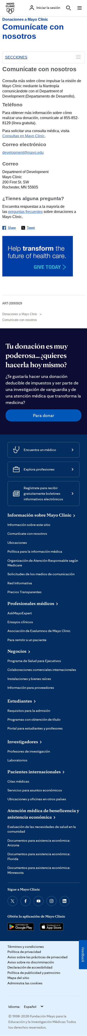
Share (12, 227)
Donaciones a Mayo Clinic (25, 19)
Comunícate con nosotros (19, 320)
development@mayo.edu (23, 153)
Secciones (16, 57)
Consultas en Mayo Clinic (23, 136)
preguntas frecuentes (25, 212)
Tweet (31, 227)
